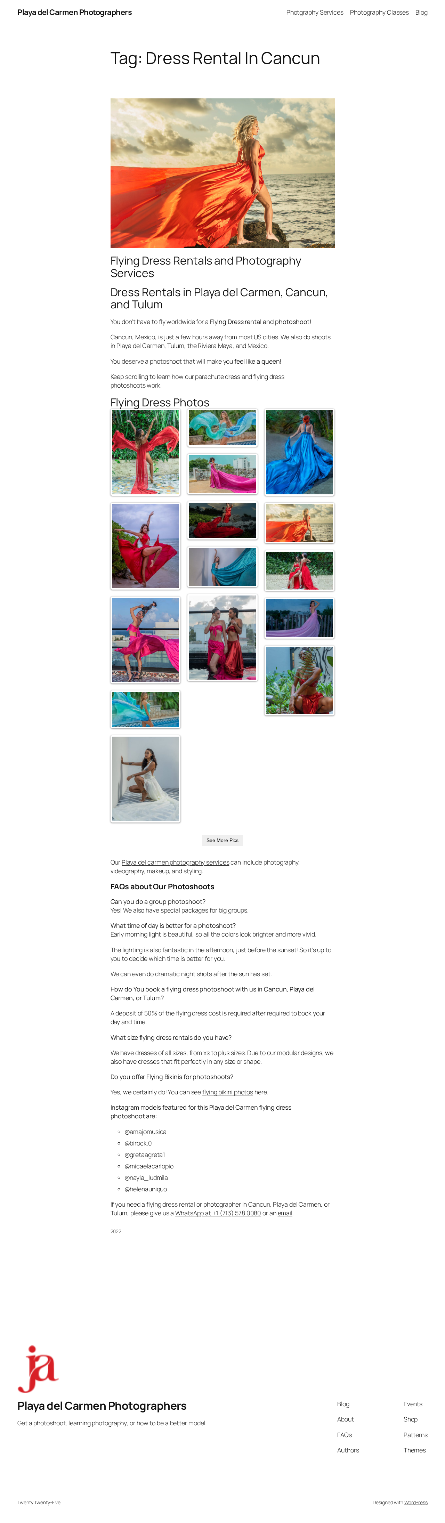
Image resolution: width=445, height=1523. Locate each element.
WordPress (416, 1502)
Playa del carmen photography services (175, 862)
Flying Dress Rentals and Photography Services (206, 266)
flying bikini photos (227, 1092)
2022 (116, 1231)
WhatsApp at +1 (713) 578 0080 (218, 1213)
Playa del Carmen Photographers (74, 12)
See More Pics (222, 840)
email (285, 1213)
